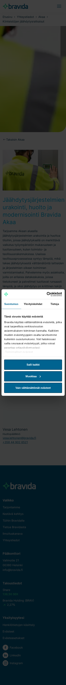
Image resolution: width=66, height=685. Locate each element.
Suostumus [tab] (11, 303)
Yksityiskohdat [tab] (33, 303)
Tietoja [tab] (55, 303)
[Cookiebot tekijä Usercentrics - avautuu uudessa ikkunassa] (47, 294)
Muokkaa (31, 376)
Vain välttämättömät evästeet (33, 387)
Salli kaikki (33, 364)
